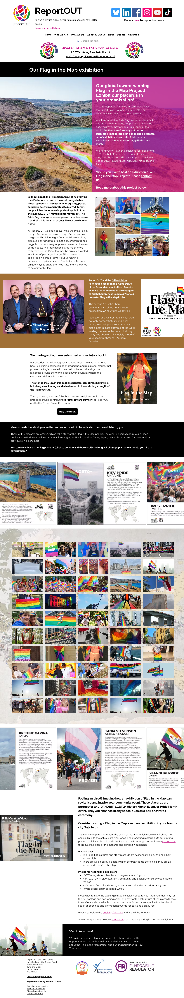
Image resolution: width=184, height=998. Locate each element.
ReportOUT (59, 11)
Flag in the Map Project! (113, 297)
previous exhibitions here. (25, 440)
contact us (118, 919)
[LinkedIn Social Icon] (126, 12)
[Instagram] (147, 12)
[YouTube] (157, 12)
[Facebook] (136, 12)
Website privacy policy (37, 986)
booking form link (113, 912)
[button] (27, 549)
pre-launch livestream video (117, 938)
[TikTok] (167, 12)
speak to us (169, 841)
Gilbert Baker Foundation (114, 110)
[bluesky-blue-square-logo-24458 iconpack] (115, 12)
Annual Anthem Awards (118, 287)
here (137, 20)
